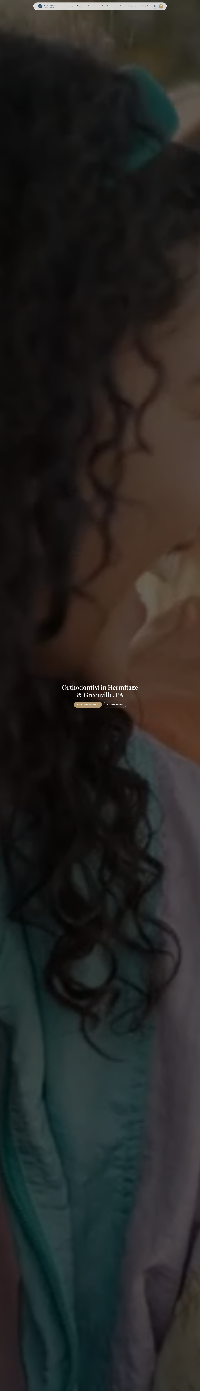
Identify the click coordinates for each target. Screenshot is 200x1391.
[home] (47, 6)
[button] (81, 6)
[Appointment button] (161, 6)
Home (71, 6)
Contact (145, 6)
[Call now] (155, 6)
